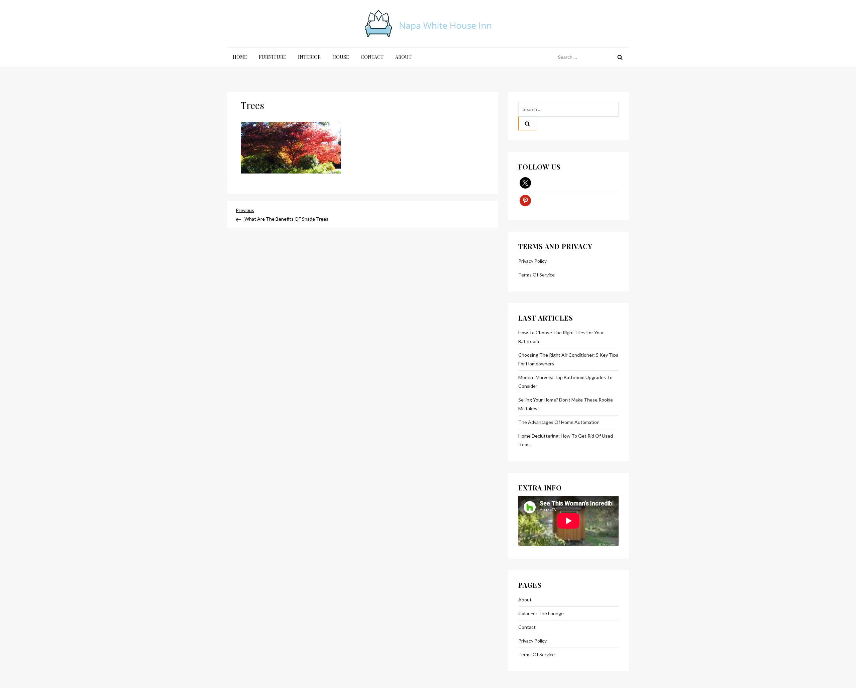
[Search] (620, 57)
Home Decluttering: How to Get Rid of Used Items (565, 440)
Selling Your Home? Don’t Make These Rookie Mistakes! (565, 404)
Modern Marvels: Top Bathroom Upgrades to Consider (565, 381)
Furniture (272, 57)
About (403, 57)
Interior (309, 57)
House (340, 57)
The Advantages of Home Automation (559, 422)
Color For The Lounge (541, 613)
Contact (372, 57)
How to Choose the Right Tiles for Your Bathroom (561, 337)
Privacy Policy (532, 261)
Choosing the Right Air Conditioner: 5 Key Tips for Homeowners (568, 359)
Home (240, 57)
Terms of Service (536, 274)
